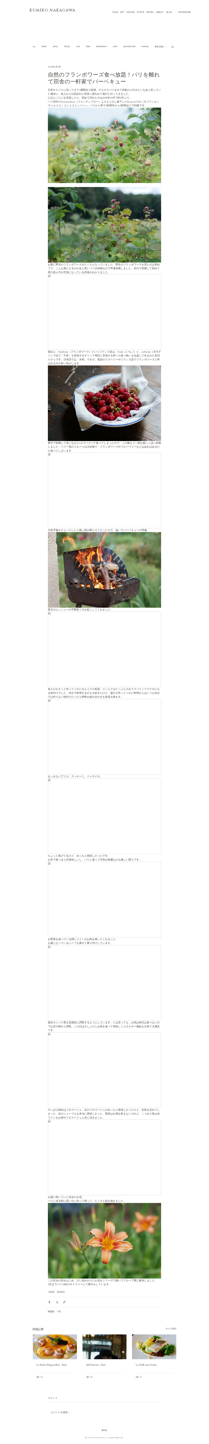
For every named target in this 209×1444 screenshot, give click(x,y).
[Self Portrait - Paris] (104, 1346)
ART (122, 12)
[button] (172, 46)
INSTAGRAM (184, 12)
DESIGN (131, 12)
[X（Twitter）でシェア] (56, 1302)
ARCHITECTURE (129, 47)
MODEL (150, 12)
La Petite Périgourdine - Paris (51, 1364)
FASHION (145, 47)
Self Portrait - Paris (96, 1364)
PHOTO (140, 12)
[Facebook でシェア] (49, 1302)
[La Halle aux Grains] (154, 1346)
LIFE (78, 47)
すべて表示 (171, 1328)
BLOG (169, 12)
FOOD (88, 47)
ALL (34, 47)
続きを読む (159, 47)
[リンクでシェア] (64, 1302)
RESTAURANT (101, 47)
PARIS (44, 47)
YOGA (116, 12)
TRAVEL (67, 47)
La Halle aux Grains (146, 1364)
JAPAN (55, 47)
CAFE (115, 47)
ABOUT (160, 12)
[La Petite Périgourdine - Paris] (55, 1346)
